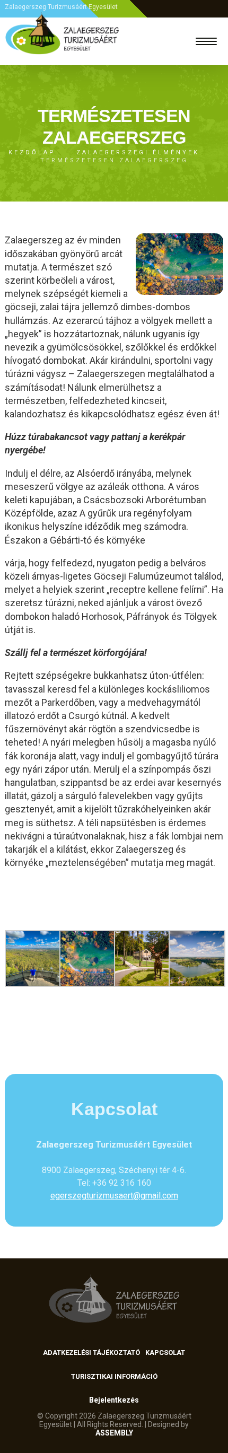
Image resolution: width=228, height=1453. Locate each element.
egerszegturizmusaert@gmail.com (114, 1196)
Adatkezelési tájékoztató (91, 1352)
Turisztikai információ (114, 1376)
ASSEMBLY (114, 1433)
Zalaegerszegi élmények (137, 152)
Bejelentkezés (114, 1400)
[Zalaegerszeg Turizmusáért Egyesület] (62, 41)
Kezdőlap (32, 152)
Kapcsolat (165, 1352)
